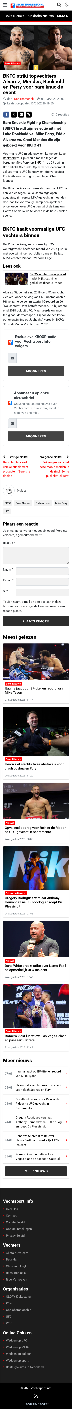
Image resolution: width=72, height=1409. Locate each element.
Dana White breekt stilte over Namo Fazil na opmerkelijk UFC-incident (35, 968)
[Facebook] (6, 115)
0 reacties (62, 114)
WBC (9, 1323)
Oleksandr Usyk (16, 1266)
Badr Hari (12, 1259)
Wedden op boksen (18, 1354)
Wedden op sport (17, 1360)
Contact (11, 1215)
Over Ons (12, 1209)
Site (5, 591)
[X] (14, 115)
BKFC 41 (40, 162)
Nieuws (10, 822)
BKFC (8, 503)
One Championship (18, 1310)
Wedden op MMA (17, 1347)
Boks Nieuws (14, 16)
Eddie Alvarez (42, 503)
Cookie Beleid (15, 1222)
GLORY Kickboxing (18, 1296)
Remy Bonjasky (16, 1273)
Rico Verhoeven (16, 1279)
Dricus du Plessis (16, 893)
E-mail (8, 580)
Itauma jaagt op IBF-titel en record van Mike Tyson (38, 1074)
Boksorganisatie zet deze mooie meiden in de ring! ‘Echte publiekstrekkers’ (54, 469)
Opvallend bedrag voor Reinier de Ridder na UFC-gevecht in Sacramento (35, 830)
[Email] (21, 115)
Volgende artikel (51, 457)
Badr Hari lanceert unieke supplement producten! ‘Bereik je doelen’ (16, 469)
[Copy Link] (29, 115)
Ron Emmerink (24, 99)
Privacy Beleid (15, 1235)
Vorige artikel (18, 457)
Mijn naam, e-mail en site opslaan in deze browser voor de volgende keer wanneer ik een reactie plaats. (34, 606)
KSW (9, 1303)
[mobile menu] (5, 5)
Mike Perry (61, 503)
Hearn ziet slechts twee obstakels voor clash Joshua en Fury (34, 766)
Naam (8, 569)
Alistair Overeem (17, 1253)
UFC (7, 511)
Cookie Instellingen (19, 1229)
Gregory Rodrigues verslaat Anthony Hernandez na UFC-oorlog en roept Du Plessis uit (33, 902)
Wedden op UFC (16, 1340)
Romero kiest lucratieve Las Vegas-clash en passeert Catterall (35, 1038)
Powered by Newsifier (36, 1403)
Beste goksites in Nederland (25, 1367)
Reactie (9, 543)
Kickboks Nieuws (41, 16)
